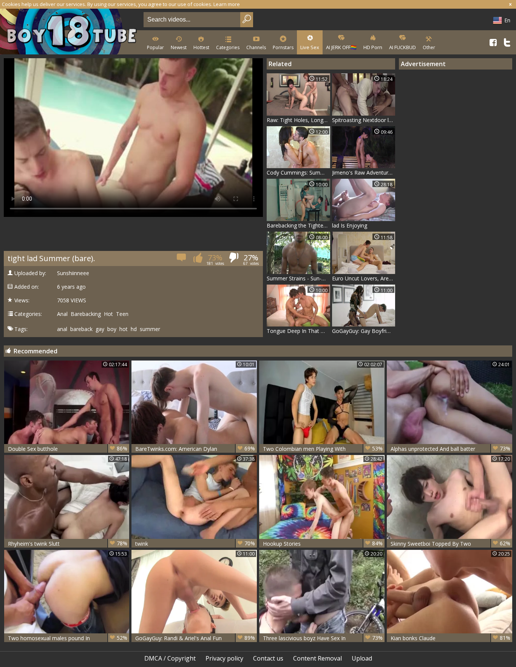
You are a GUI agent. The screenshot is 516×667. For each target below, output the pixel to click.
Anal (62, 314)
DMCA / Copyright (170, 658)
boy (111, 329)
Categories (227, 47)
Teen (122, 314)
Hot (108, 314)
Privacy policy (224, 658)
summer (150, 329)
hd (134, 329)
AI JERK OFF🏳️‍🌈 (341, 47)
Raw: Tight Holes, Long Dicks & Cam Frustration (298, 120)
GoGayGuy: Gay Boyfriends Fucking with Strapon (363, 330)
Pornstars (283, 47)
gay (100, 329)
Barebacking (86, 314)
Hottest (201, 47)
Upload (362, 658)
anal (62, 329)
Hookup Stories (323, 543)
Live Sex (309, 47)
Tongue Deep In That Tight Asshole (298, 330)
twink (195, 543)
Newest (179, 47)
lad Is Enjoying (349, 225)
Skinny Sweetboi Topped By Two (450, 543)
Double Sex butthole (68, 448)
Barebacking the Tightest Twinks (298, 225)
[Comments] (182, 260)
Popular (155, 47)
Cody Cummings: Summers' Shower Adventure (298, 172)
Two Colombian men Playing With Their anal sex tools (323, 449)
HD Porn (372, 47)
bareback (81, 329)
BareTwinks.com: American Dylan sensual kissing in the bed (195, 449)
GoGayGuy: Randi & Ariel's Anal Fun (195, 638)
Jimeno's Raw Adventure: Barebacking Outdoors (363, 172)
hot (123, 329)
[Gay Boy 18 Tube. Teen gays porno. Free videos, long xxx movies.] (70, 32)
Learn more (226, 4)
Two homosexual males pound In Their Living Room (68, 638)
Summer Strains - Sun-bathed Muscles (298, 278)
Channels (256, 47)
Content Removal (317, 658)
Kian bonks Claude (450, 638)
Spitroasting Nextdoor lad (363, 120)
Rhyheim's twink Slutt (68, 543)
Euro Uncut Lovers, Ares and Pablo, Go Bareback (363, 278)
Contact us (268, 658)
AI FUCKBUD (402, 47)
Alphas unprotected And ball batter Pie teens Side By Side (450, 449)
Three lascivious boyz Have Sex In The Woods (323, 638)
